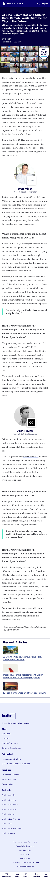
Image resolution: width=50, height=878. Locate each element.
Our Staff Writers (10, 743)
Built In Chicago (9, 809)
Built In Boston (9, 800)
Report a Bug (8, 784)
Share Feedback (9, 779)
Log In (45, 3)
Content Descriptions (11, 748)
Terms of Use (25, 858)
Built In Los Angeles (11, 819)
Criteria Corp (33, 192)
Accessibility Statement (25, 846)
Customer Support (10, 774)
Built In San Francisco (12, 828)
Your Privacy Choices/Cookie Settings (25, 862)
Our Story (6, 734)
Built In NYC (7, 824)
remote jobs (40, 81)
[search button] (38, 4)
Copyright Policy (25, 850)
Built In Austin (8, 795)
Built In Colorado (9, 814)
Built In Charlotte (10, 804)
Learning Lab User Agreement (25, 842)
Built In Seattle (8, 833)
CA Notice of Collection (25, 867)
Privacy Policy (25, 854)
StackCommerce (31, 434)
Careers (5, 738)
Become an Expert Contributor (16, 764)
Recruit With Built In (11, 759)
